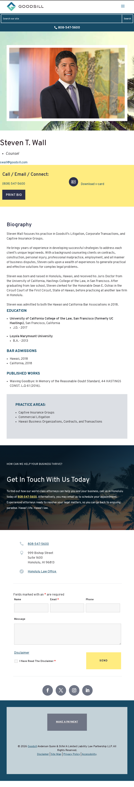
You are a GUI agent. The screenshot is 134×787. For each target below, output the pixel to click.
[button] (123, 6)
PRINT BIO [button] (14, 195)
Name (17, 599)
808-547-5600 (69, 28)
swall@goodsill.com (14, 163)
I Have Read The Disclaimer (37, 661)
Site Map (56, 754)
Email (54, 599)
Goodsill (32, 746)
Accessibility (89, 754)
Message (19, 619)
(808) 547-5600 (13, 184)
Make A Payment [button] (67, 722)
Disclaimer (21, 653)
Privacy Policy (71, 754)
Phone (90, 599)
